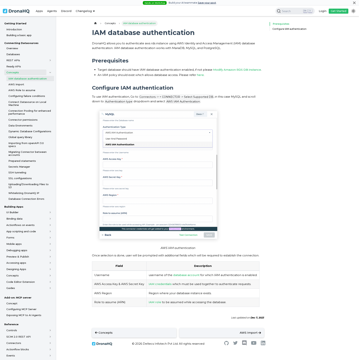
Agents (52, 11)
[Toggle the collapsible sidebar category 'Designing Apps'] (50, 269)
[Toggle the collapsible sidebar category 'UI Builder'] (50, 212)
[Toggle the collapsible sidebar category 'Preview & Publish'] (50, 256)
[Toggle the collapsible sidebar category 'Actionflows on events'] (50, 225)
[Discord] (244, 344)
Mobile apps (14, 243)
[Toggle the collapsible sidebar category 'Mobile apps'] (50, 244)
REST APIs (13, 60)
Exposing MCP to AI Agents (23, 315)
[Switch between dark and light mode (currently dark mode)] (353, 11)
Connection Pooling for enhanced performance (29, 112)
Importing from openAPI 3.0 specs (26, 145)
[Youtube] (253, 344)
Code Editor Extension (20, 281)
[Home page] (95, 23)
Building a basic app (19, 35)
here (200, 75)
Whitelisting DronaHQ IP (23, 193)
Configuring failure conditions (26, 96)
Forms (10, 237)
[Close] (354, 2)
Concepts (12, 72)
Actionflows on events (20, 224)
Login (322, 11)
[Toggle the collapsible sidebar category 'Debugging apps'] (50, 250)
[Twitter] (235, 344)
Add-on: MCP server (17, 297)
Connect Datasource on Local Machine (27, 103)
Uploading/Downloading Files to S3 (28, 186)
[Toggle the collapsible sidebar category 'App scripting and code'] (50, 231)
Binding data (14, 218)
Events (10, 355)
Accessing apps (16, 262)
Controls (11, 330)
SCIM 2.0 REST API (18, 336)
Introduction (14, 29)
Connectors (13, 342)
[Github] (226, 344)
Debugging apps (16, 250)
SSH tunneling (17, 172)
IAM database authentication (27, 78)
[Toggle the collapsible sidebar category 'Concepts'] (50, 72)
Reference (11, 324)
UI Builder (12, 212)
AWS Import (16, 84)
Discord (66, 11)
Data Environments (20, 125)
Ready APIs (13, 66)
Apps (39, 11)
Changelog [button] (84, 11)
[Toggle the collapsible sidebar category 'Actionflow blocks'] (50, 349)
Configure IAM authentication (289, 28)
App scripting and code (21, 231)
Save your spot (207, 2)
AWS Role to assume (21, 90)
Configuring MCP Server (21, 309)
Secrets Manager (19, 166)
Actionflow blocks (17, 349)
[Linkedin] (263, 344)
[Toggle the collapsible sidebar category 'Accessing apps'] (50, 263)
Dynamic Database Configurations (29, 131)
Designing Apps (16, 269)
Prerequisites (281, 23)
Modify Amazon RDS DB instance (237, 69)
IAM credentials (160, 284)
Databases (13, 54)
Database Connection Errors (26, 198)
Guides (10, 288)
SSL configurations (20, 178)
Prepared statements (22, 160)
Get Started (338, 11)
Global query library (20, 137)
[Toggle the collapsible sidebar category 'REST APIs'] (50, 60)
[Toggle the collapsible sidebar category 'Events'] (50, 356)
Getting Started (15, 23)
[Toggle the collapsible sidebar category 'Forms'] (50, 237)
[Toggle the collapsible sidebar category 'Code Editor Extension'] (50, 282)
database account (186, 275)
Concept (11, 303)
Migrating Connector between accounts (27, 153)
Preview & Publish (17, 256)
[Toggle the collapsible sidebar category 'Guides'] (50, 288)
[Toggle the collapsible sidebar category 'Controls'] (50, 330)
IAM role (155, 302)
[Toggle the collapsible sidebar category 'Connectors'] (50, 343)
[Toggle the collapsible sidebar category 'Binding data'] (50, 218)
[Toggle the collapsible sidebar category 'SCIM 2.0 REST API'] (50, 336)
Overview (12, 48)
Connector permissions (23, 119)
